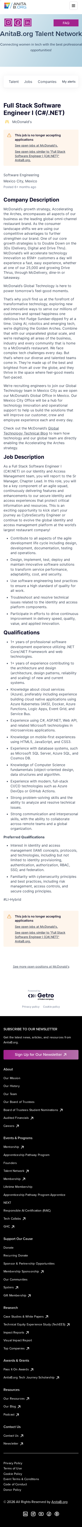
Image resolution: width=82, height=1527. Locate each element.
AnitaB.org (59, 1501)
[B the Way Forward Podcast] (56, 1514)
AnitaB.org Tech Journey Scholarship (29, 1377)
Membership (12, 1179)
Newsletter (11, 1443)
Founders (10, 1163)
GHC (6, 1226)
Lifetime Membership (17, 1187)
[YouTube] (41, 1514)
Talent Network (13, 1171)
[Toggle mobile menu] (73, 6)
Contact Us (11, 1435)
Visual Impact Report (17, 1340)
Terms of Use (12, 1468)
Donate (8, 1247)
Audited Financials (16, 1118)
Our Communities (15, 1279)
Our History (11, 1086)
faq (66, 23)
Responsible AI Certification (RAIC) (27, 1210)
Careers (8, 1126)
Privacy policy (31, 1006)
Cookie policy (51, 1006)
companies (47, 81)
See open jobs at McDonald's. (36, 145)
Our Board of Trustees (19, 1102)
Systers (8, 1287)
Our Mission (11, 1078)
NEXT (7, 1202)
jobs (28, 81)
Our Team (10, 1094)
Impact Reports (13, 1332)
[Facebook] (18, 22)
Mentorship (11, 1147)
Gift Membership (14, 1295)
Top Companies (14, 1348)
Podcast (8, 1414)
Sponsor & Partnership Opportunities (29, 1263)
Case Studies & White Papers (23, 1316)
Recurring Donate (15, 1255)
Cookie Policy (12, 1474)
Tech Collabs (12, 1218)
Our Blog (9, 1406)
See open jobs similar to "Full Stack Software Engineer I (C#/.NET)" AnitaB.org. (40, 156)
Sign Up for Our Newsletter (38, 1054)
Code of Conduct (15, 1484)
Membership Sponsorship (21, 1271)
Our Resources (14, 1398)
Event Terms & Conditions (21, 1479)
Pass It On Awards (16, 1369)
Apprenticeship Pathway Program (26, 1155)
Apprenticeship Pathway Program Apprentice (34, 1195)
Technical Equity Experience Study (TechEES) (34, 1324)
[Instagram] (8, 22)
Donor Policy (12, 1490)
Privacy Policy (12, 1463)
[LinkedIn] (27, 22)
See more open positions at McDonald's (41, 966)
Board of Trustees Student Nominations (30, 1110)
